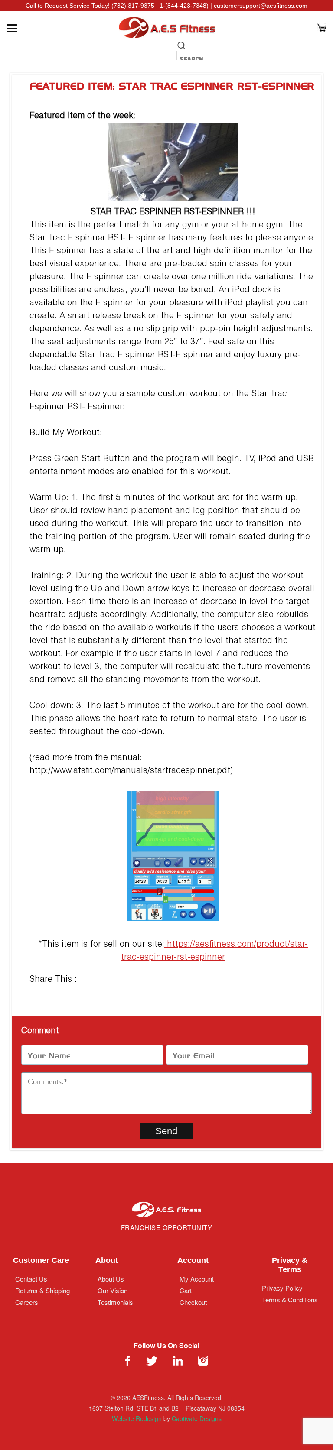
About (106, 1260)
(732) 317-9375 (132, 5)
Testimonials (115, 1302)
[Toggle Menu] (12, 28)
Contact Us (31, 1278)
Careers (26, 1302)
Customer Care (41, 1260)
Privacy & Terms (289, 1265)
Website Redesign (137, 1418)
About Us (111, 1278)
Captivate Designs (197, 1418)
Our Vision (112, 1290)
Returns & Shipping (42, 1290)
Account (193, 1260)
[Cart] (321, 28)
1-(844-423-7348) (184, 5)
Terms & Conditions (290, 1299)
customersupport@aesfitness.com (260, 5)
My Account (197, 1278)
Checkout (193, 1302)
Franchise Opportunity (166, 1227)
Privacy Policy (282, 1287)
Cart (186, 1290)
